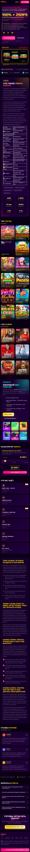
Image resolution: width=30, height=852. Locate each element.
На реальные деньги (10, 418)
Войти (17, 2)
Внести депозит (15, 472)
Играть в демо (8, 414)
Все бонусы (20, 38)
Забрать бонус (7, 38)
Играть (22, 848)
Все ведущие (5, 326)
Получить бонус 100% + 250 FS (15, 827)
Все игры (3, 223)
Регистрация (24, 2)
